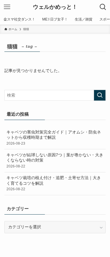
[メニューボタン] (7, 7)
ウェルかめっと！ (55, 7)
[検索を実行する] (100, 95)
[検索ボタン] (103, 7)
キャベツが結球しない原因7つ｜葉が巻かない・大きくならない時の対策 (54, 161)
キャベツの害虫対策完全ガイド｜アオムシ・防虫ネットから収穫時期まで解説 (53, 138)
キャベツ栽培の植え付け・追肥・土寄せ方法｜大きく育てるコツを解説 (53, 183)
